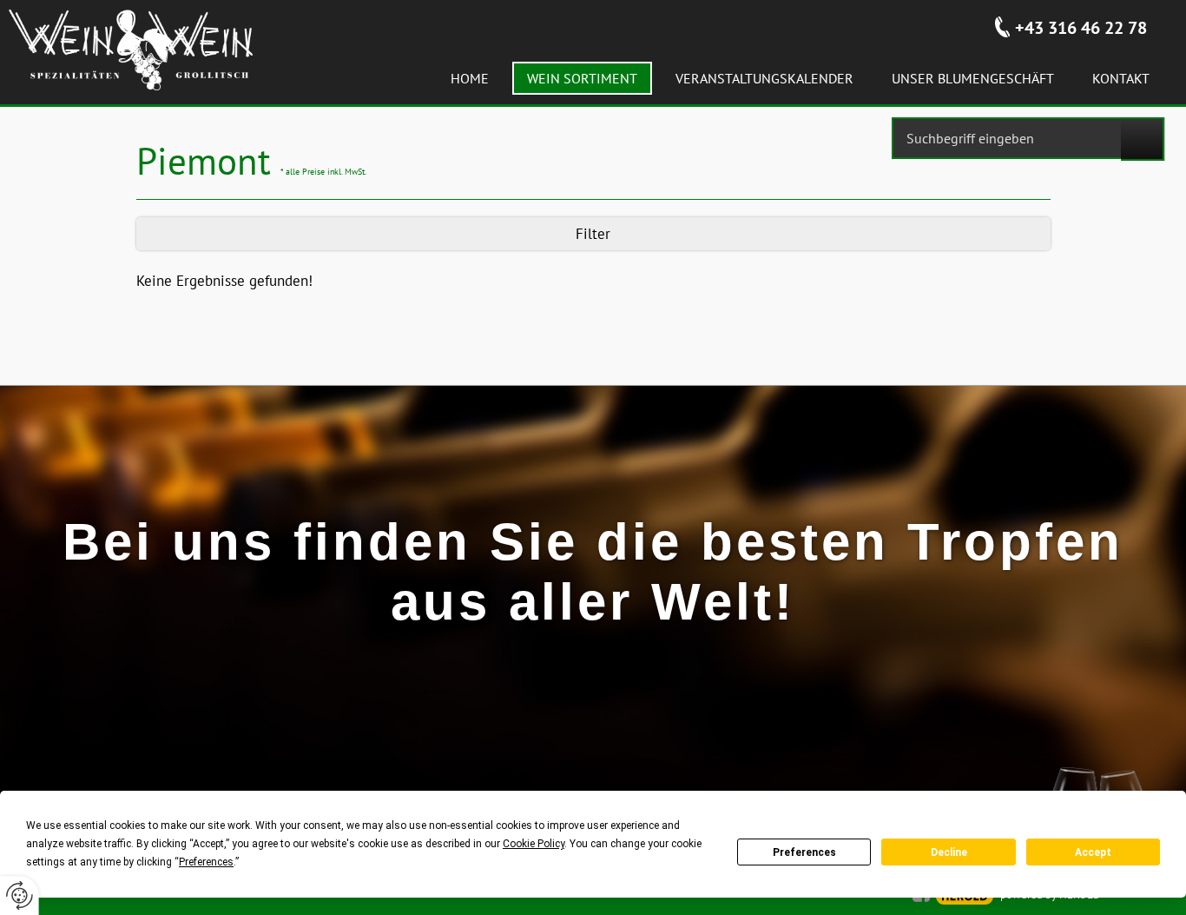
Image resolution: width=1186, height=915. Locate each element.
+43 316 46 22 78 (1081, 28)
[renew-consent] (19, 895)
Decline (949, 852)
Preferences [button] (206, 862)
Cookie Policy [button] (533, 844)
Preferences (804, 852)
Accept (1093, 852)
